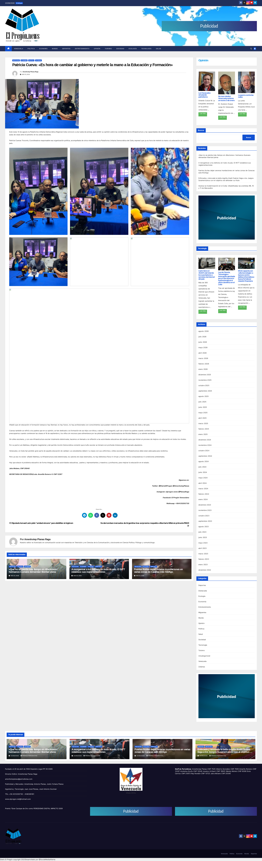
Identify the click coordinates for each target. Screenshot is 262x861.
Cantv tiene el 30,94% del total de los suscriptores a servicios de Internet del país (206, 275)
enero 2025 (203, 434)
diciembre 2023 (204, 505)
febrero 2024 (203, 494)
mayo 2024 (203, 478)
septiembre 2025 (205, 391)
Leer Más (203, 113)
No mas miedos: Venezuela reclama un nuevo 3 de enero (226, 98)
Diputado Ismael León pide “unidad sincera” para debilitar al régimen (42, 523)
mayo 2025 (203, 413)
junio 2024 (202, 472)
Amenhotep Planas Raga (30, 71)
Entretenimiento (82, 48)
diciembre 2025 (204, 375)
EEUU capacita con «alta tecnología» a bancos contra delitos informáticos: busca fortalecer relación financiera (246, 276)
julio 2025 (202, 402)
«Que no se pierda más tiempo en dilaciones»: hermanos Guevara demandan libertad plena (33, 570)
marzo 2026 (203, 358)
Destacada (16, 60)
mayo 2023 (203, 543)
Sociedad (120, 48)
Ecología (133, 48)
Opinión (97, 48)
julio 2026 (202, 337)
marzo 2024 (203, 489)
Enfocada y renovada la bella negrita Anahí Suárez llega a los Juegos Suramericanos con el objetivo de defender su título (225, 752)
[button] (251, 49)
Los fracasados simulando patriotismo (204, 95)
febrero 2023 (203, 559)
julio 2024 (202, 467)
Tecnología (146, 48)
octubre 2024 (203, 451)
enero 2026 (203, 369)
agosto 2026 (203, 331)
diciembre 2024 (204, 440)
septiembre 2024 (205, 456)
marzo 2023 (203, 554)
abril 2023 (202, 548)
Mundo (55, 48)
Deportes (66, 48)
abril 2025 (202, 418)
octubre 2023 (203, 516)
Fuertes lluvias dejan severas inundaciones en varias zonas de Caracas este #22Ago (158, 570)
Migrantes (202, 612)
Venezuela (18, 48)
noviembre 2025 (205, 380)
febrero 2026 (203, 364)
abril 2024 (202, 483)
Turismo (108, 48)
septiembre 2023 (205, 521)
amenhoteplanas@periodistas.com (18, 779)
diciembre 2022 (204, 570)
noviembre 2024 (205, 445)
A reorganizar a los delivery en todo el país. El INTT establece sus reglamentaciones (98, 570)
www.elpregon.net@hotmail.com (18, 799)
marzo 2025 (203, 423)
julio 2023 (202, 532)
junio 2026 (202, 342)
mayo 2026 (203, 347)
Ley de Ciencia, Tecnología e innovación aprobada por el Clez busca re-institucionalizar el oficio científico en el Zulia (226, 278)
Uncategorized (204, 656)
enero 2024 (203, 499)
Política (31, 48)
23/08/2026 (15, 755)
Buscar (201, 130)
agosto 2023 (203, 527)
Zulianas (201, 667)
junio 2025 (202, 407)
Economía (43, 48)
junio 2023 (202, 537)
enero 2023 (203, 564)
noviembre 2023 (205, 510)
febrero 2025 (203, 429)
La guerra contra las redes (246, 96)
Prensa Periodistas (29, 755)
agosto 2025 (203, 396)
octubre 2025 (203, 385)
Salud (158, 48)
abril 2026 (202, 353)
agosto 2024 (203, 461)
